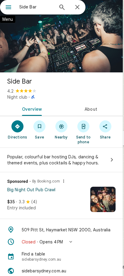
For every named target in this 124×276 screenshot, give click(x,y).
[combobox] (36, 7)
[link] (61, 201)
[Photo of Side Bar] (61, 36)
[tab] (30, 108)
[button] (61, 242)
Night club (17, 97)
